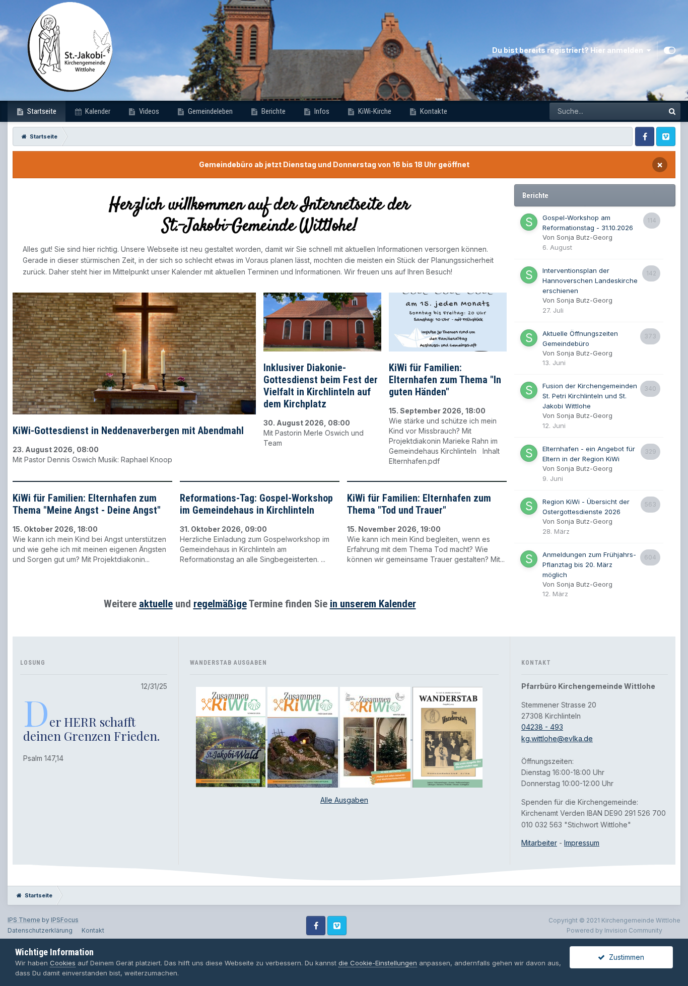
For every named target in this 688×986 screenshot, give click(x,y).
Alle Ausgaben (344, 800)
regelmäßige (220, 604)
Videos (148, 111)
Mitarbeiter (539, 842)
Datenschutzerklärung (40, 930)
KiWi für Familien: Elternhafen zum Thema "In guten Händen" (445, 380)
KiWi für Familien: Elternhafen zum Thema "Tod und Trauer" (419, 504)
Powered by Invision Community (614, 930)
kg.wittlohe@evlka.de (557, 738)
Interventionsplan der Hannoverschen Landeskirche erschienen (590, 280)
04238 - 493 (542, 727)
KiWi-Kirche (374, 111)
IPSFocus (65, 920)
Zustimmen (624, 957)
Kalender (97, 111)
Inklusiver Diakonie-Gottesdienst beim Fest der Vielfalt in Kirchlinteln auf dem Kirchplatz (320, 386)
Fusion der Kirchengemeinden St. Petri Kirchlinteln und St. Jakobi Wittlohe (589, 396)
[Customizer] (669, 50)
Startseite (41, 111)
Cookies (63, 963)
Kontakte (433, 111)
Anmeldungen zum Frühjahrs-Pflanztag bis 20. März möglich (589, 564)
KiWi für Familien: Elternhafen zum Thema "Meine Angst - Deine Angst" (87, 504)
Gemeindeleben (209, 111)
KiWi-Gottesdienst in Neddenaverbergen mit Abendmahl (128, 431)
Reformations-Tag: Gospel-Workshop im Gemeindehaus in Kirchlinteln (256, 504)
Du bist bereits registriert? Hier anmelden (569, 50)
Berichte (273, 111)
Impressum (581, 842)
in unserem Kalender (373, 604)
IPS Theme (24, 920)
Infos (321, 111)
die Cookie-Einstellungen (377, 963)
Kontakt (93, 930)
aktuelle (156, 604)
